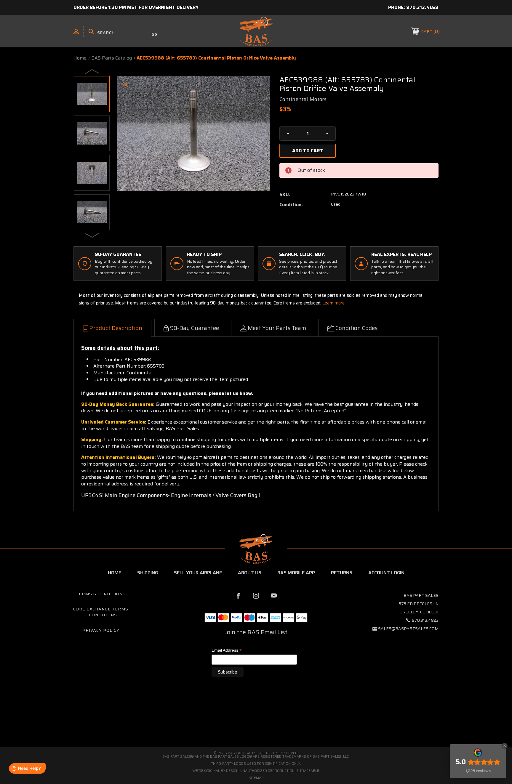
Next (92, 234)
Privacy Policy (100, 630)
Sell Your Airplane (198, 572)
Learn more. (333, 303)
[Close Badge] (505, 746)
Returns (341, 572)
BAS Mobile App (296, 572)
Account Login (386, 572)
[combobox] (125, 32)
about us (249, 572)
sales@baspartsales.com (408, 628)
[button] (256, 721)
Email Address (227, 650)
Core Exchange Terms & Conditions (100, 612)
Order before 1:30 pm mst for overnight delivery (136, 7)
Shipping (147, 572)
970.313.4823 (422, 7)
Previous (92, 71)
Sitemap (256, 777)
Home (114, 572)
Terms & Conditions (101, 594)
